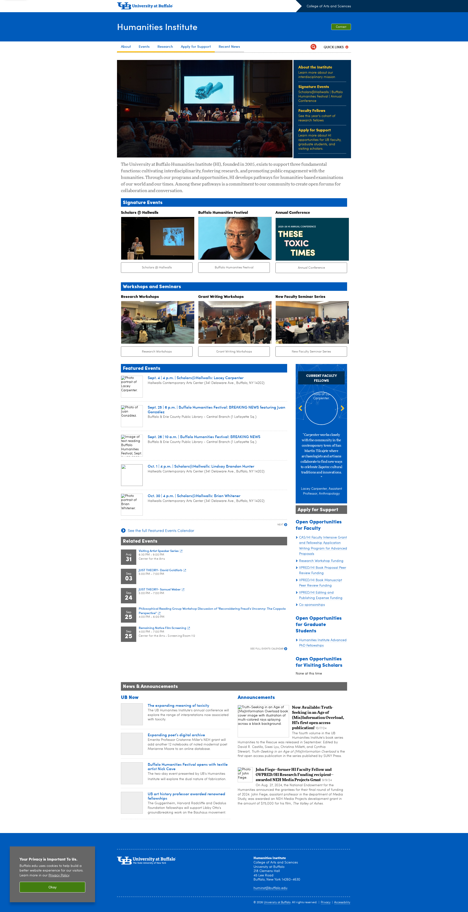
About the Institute (315, 67)
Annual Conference (311, 267)
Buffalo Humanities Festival (234, 267)
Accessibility (342, 902)
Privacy (326, 902)
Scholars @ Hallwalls (157, 267)
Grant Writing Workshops (234, 351)
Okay (53, 887)
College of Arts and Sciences (329, 6)
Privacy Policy (59, 875)
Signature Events (313, 86)
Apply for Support (314, 130)
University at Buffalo (277, 902)
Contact (341, 27)
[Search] (313, 46)
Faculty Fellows (311, 110)
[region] (52, 874)
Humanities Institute (157, 26)
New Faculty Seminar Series (311, 351)
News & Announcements (150, 685)
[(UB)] (209, 7)
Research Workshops (157, 351)
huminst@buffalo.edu (270, 888)
